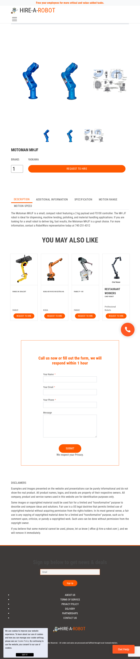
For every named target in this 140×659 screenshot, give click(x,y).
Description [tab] (22, 199)
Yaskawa (33, 159)
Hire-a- (37, 10)
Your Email (48, 387)
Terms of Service (70, 599)
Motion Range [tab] (108, 199)
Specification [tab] (83, 199)
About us (70, 595)
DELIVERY (70, 608)
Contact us (70, 618)
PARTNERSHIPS (70, 613)
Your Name (48, 374)
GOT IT (24, 655)
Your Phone (48, 399)
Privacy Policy (70, 604)
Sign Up (70, 583)
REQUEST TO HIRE (77, 168)
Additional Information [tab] (52, 199)
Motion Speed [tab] (23, 206)
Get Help (123, 649)
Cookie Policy (23, 641)
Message (47, 412)
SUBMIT (70, 448)
